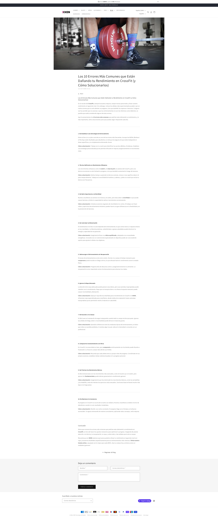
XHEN (74, 515)
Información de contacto (136, 515)
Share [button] (81, 94)
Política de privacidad (92, 515)
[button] (76, 10)
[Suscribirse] (91, 501)
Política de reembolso (104, 515)
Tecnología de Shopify (81, 515)
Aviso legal (145, 515)
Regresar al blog (110, 452)
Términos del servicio (124, 515)
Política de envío (114, 515)
